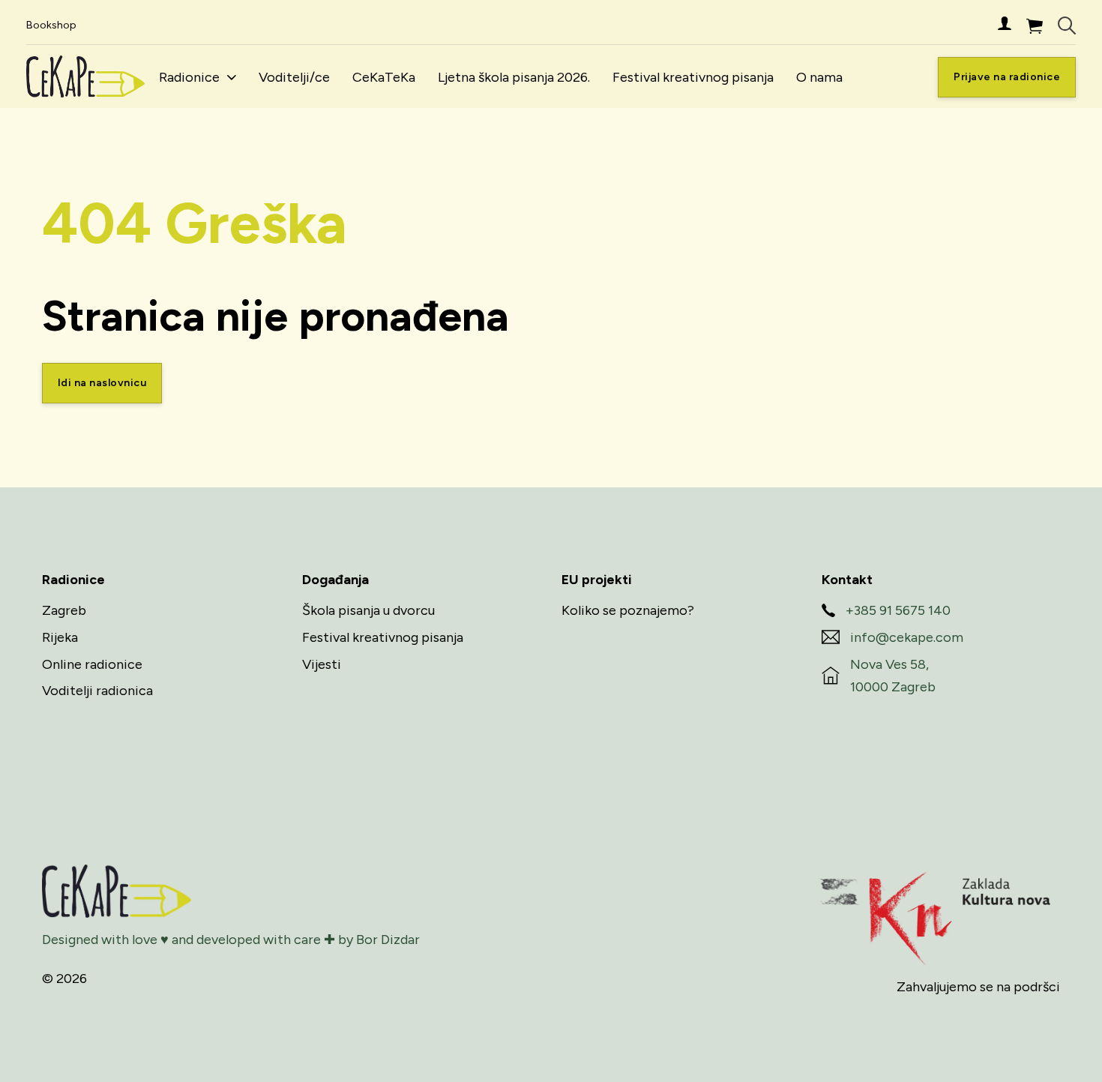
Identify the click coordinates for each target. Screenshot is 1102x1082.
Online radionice (92, 664)
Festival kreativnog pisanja (693, 77)
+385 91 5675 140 (898, 610)
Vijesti (321, 664)
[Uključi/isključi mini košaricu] (1034, 26)
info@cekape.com (906, 637)
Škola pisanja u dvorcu (368, 610)
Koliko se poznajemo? (627, 610)
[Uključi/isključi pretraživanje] (1067, 25)
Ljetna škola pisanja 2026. (514, 77)
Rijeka (60, 637)
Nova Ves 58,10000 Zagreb (893, 676)
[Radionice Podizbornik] (231, 77)
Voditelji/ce (294, 77)
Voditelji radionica (97, 690)
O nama (819, 77)
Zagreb (64, 610)
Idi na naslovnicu (102, 382)
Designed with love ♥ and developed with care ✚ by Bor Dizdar (231, 939)
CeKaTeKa (383, 77)
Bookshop (51, 25)
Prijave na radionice (1007, 76)
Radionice (189, 77)
